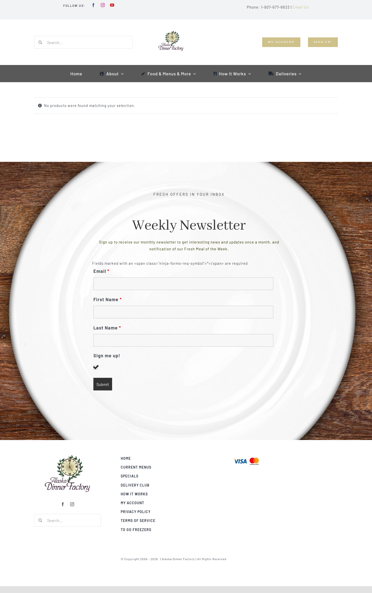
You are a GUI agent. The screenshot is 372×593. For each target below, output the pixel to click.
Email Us (301, 7)
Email (101, 271)
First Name (107, 299)
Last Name (107, 328)
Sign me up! (106, 355)
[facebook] (93, 5)
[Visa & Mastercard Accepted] (246, 457)
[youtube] (112, 5)
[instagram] (103, 5)
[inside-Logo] (67, 457)
